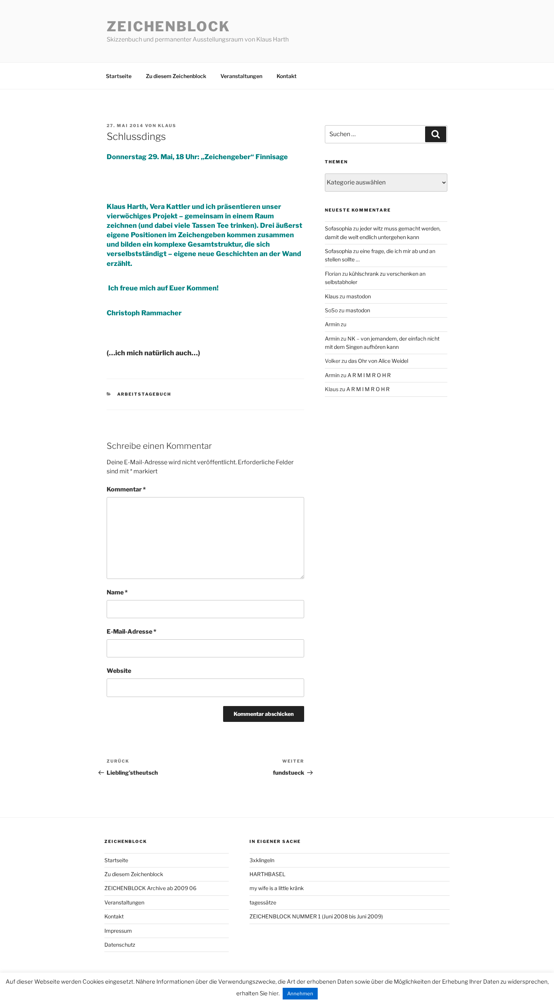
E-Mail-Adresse (131, 631)
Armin (332, 324)
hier (274, 993)
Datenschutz (119, 944)
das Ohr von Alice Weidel (378, 361)
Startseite (119, 76)
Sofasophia (338, 228)
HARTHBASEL (267, 874)
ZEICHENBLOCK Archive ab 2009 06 (150, 888)
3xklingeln (261, 860)
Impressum (118, 930)
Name (117, 592)
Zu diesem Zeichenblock (176, 76)
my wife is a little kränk (276, 888)
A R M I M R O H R (369, 375)
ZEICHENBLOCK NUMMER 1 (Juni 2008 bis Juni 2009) (316, 916)
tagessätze (262, 902)
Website (119, 670)
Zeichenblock (168, 26)
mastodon (358, 296)
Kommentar (126, 489)
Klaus (167, 125)
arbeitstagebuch (144, 394)
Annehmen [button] (300, 993)
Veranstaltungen (241, 76)
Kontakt (287, 76)
